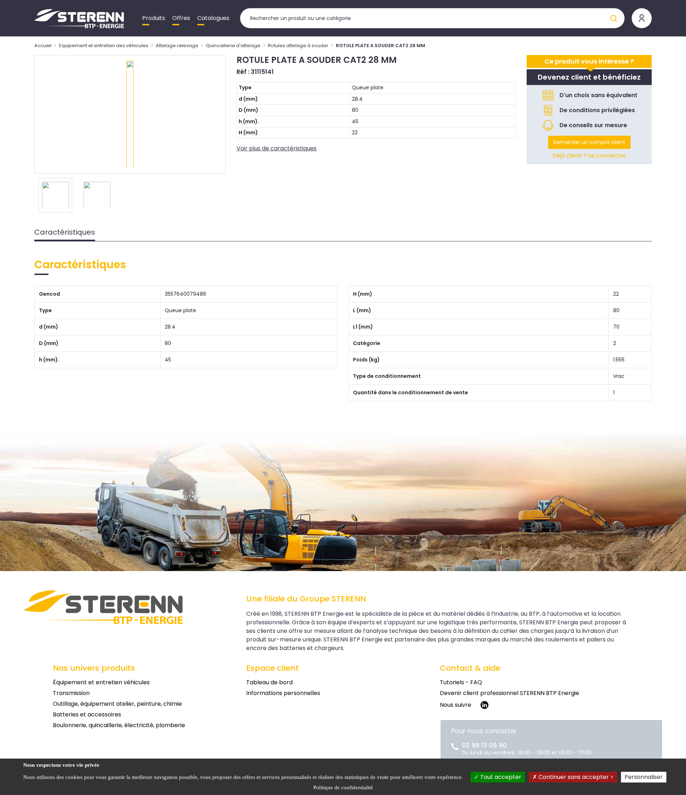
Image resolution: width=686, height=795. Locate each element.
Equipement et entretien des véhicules (103, 45)
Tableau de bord (269, 682)
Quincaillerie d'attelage (233, 45)
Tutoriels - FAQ (461, 682)
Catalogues (213, 18)
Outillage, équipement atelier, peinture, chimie (117, 704)
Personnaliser (644, 777)
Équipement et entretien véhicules (101, 682)
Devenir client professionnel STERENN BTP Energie (509, 693)
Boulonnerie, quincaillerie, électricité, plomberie (119, 725)
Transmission (71, 693)
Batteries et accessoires (87, 714)
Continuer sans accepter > (575, 777)
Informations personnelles (283, 693)
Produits (153, 18)
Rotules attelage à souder (298, 45)
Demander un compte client (589, 142)
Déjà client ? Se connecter (589, 155)
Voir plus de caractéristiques (277, 148)
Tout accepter (500, 777)
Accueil (42, 45)
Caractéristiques (64, 232)
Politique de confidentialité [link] (343, 787)
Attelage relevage (177, 45)
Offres (181, 18)
